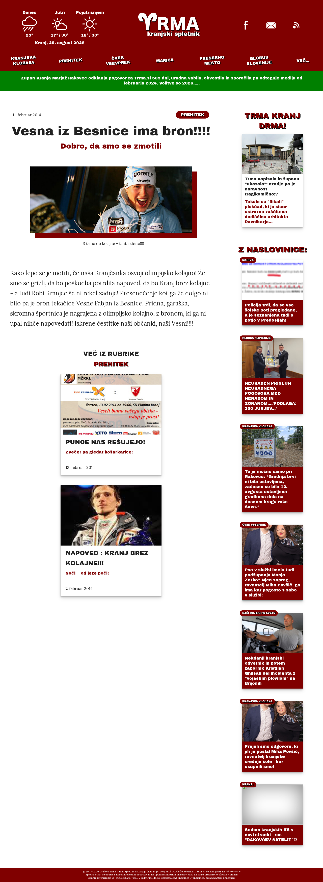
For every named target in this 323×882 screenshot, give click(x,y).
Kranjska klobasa (23, 60)
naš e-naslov (233, 871)
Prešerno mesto (211, 60)
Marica (165, 60)
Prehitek (70, 60)
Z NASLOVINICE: (272, 249)
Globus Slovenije (259, 60)
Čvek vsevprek (117, 60)
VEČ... (303, 61)
